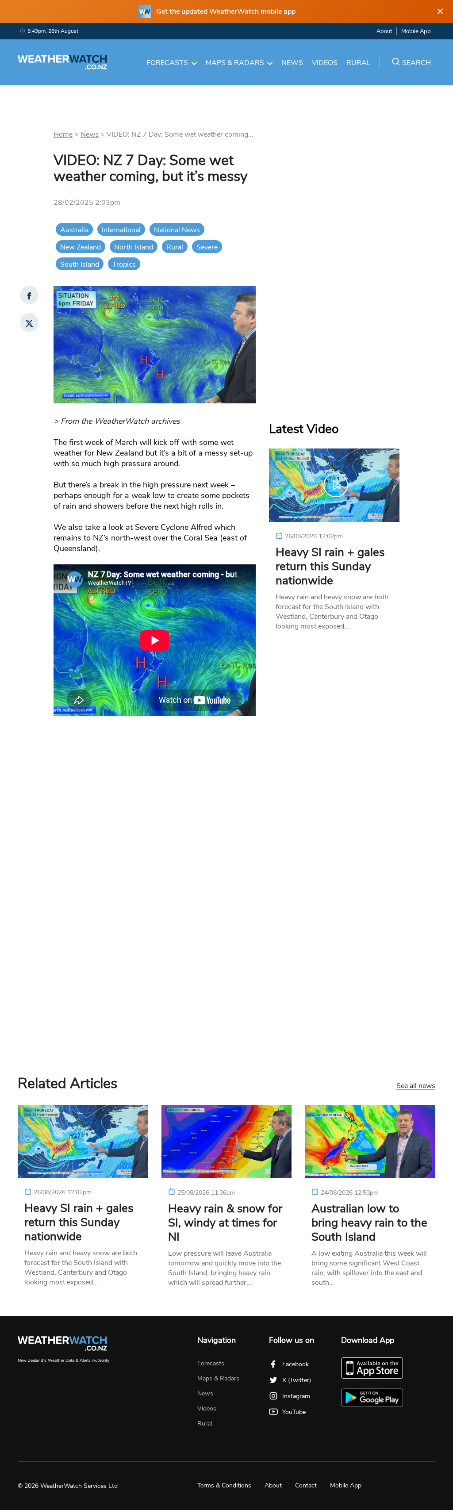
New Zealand (80, 247)
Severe (207, 247)
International (121, 230)
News (292, 63)
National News (177, 230)
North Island (133, 247)
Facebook (295, 1364)
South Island (79, 264)
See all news (415, 1086)
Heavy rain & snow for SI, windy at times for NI (225, 1223)
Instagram (296, 1396)
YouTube (294, 1412)
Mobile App (416, 31)
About (384, 31)
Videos (325, 63)
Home (63, 134)
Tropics (124, 264)
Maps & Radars (235, 63)
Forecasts (167, 63)
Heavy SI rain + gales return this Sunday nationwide (330, 566)
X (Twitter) (296, 1380)
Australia (74, 230)
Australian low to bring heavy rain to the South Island (369, 1223)
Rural (358, 63)
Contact (306, 1485)
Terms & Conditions (224, 1485)
